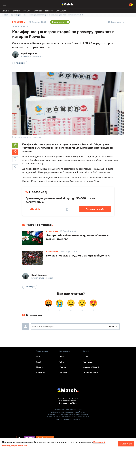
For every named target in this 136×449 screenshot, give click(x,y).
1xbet (38, 362)
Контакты (88, 362)
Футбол (27, 11)
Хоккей (38, 11)
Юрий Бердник (29, 53)
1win (38, 356)
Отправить (111, 326)
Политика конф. (90, 372)
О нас (85, 356)
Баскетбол (61, 11)
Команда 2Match (91, 367)
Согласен (126, 443)
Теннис (49, 11)
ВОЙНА (16, 11)
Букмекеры (16, 15)
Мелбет (40, 367)
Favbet (63, 367)
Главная (6, 11)
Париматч (41, 372)
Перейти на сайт (95, 209)
